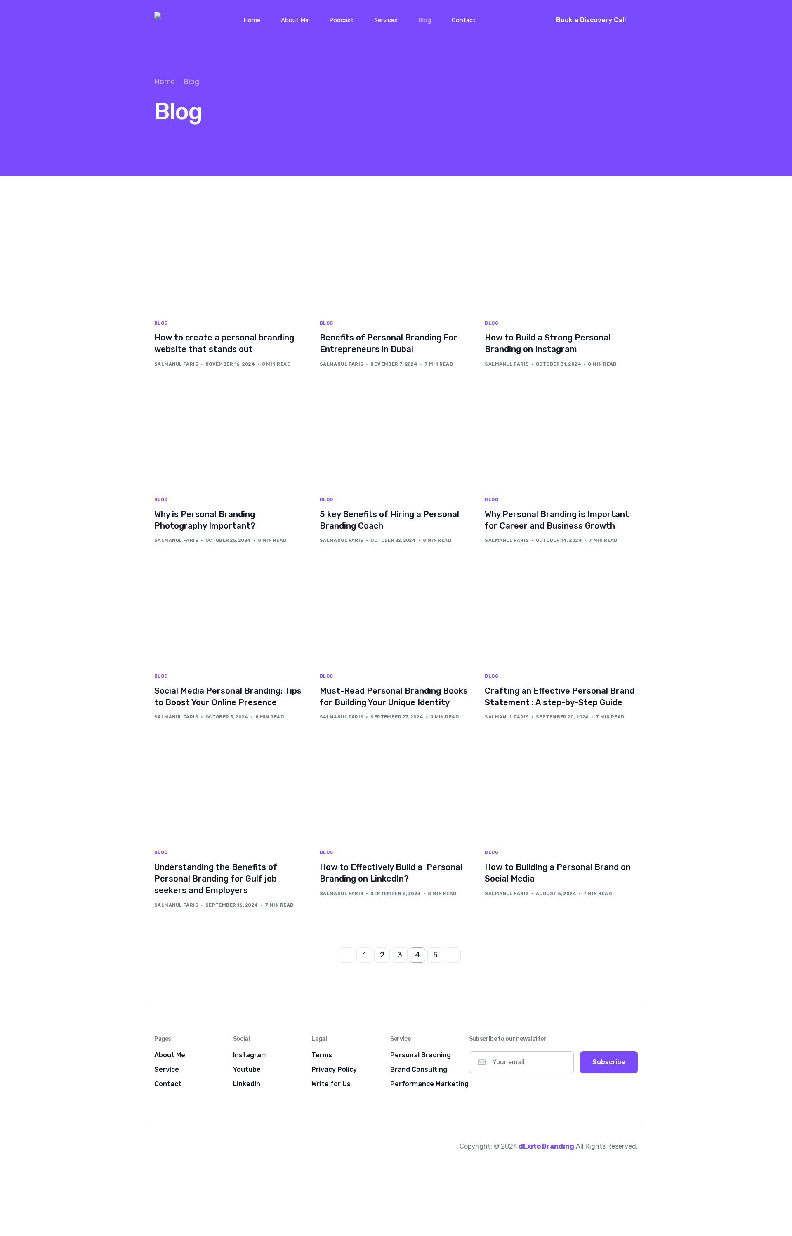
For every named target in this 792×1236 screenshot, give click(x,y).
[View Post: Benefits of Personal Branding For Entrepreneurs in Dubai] (396, 260)
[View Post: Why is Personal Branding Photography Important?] (230, 437)
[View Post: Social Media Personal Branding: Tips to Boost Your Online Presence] (230, 613)
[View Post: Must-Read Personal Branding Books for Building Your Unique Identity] (396, 613)
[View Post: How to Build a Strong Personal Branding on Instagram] (561, 260)
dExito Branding (546, 1146)
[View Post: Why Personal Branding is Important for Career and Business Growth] (561, 437)
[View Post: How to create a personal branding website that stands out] (230, 260)
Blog (161, 323)
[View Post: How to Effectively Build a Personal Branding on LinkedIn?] (396, 790)
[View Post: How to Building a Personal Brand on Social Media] (561, 790)
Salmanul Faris (176, 364)
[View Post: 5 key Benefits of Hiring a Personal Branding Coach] (396, 437)
